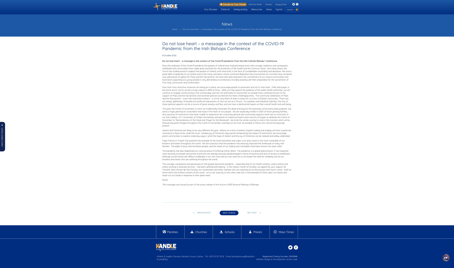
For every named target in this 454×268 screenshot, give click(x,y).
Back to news (229, 213)
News (269, 9)
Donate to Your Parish (234, 4)
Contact (268, 4)
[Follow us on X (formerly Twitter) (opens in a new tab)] (293, 4)
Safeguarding (240, 9)
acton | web (292, 259)
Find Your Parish (255, 4)
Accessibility (162, 259)
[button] (2, 137)
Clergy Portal (280, 4)
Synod (279, 9)
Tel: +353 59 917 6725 (214, 256)
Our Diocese (210, 9)
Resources (256, 9)
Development (279, 259)
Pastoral (225, 9)
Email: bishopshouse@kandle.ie (240, 256)
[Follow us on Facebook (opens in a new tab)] (297, 4)
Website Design (263, 259)
